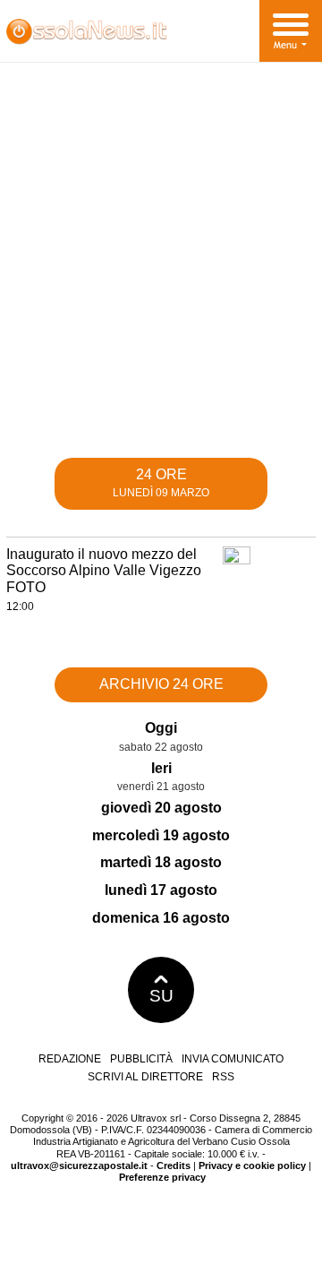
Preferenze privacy (162, 1177)
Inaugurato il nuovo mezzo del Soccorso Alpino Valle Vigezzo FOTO (103, 570)
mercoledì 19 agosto (161, 835)
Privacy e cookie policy (252, 1165)
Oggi (161, 727)
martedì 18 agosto (161, 862)
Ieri (161, 768)
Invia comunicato (233, 1059)
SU (161, 995)
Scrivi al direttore (145, 1077)
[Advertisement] (161, 266)
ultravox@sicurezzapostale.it (79, 1165)
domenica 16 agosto (161, 917)
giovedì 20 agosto (161, 807)
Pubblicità (141, 1059)
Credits (174, 1165)
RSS (223, 1077)
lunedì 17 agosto (161, 890)
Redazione (69, 1059)
